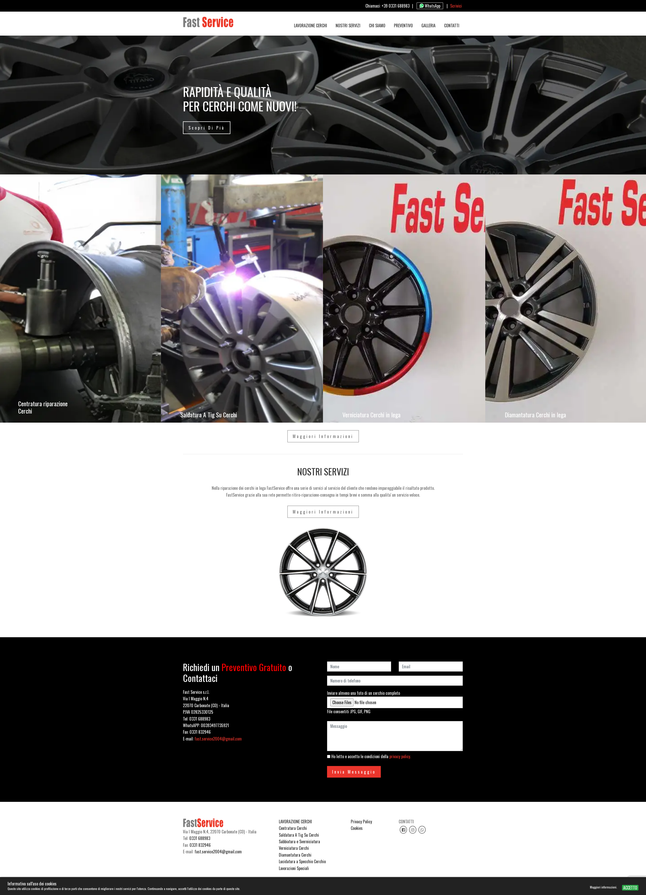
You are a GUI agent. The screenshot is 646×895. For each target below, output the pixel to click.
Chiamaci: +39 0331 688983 (387, 6)
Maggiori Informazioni (323, 436)
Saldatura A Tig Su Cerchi (299, 835)
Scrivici (456, 6)
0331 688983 (199, 838)
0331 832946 (200, 845)
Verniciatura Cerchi (294, 848)
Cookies (357, 828)
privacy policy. (400, 756)
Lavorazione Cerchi (310, 25)
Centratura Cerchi (293, 828)
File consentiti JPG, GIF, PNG (348, 711)
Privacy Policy (361, 822)
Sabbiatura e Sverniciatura (299, 841)
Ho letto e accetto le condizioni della (370, 756)
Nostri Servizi (348, 25)
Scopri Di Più (207, 128)
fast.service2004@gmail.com (218, 739)
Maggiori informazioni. (604, 887)
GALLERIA (428, 25)
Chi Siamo (377, 25)
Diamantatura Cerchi (295, 855)
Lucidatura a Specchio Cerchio (302, 861)
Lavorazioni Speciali (294, 868)
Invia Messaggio (354, 772)
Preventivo (403, 25)
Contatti (451, 25)
